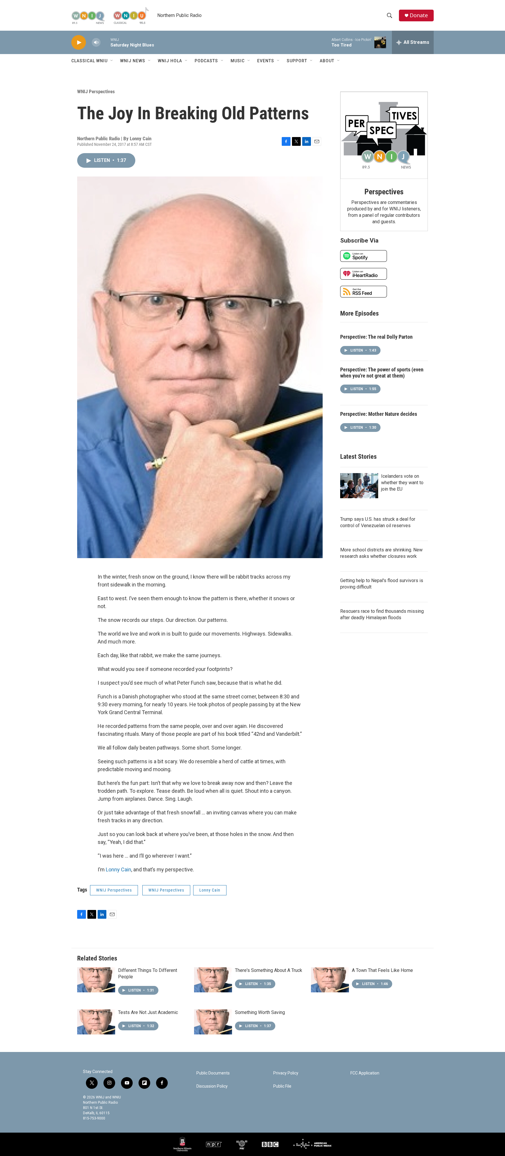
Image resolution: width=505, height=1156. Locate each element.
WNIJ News (132, 60)
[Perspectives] (384, 135)
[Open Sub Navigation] (112, 60)
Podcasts (206, 60)
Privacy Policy (285, 1073)
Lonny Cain (118, 869)
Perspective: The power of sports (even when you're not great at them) (381, 372)
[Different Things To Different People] (96, 979)
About (327, 60)
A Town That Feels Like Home (382, 970)
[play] (78, 42)
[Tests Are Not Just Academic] (96, 1021)
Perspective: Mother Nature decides (378, 414)
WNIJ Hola (170, 60)
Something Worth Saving (260, 1012)
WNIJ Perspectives (96, 91)
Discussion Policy (212, 1086)
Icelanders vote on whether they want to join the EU (402, 482)
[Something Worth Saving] (213, 1021)
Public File (282, 1086)
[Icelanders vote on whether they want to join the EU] (359, 485)
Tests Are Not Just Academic (148, 1012)
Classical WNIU (89, 60)
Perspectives (384, 191)
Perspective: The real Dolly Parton (376, 337)
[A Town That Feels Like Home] (330, 979)
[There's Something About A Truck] (213, 979)
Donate (419, 15)
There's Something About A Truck (268, 970)
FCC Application (364, 1073)
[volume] (96, 42)
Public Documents (213, 1073)
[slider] (105, 42)
